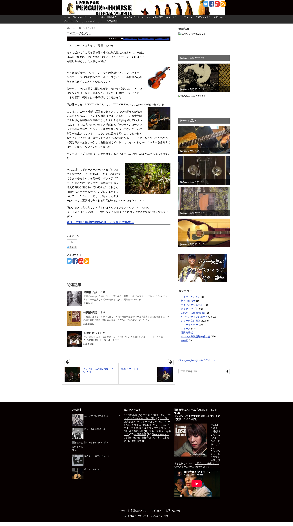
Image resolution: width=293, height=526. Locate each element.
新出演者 (136, 441)
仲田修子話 (112, 21)
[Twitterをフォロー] (205, 5)
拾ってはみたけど (92, 469)
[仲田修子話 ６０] (74, 298)
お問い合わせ (220, 17)
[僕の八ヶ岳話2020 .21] (204, 78)
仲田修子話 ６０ (94, 292)
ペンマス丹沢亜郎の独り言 (195, 336)
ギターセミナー (173, 17)
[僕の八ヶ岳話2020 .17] (204, 201)
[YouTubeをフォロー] (217, 5)
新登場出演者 (188, 301)
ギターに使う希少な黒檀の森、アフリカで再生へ (100, 222)
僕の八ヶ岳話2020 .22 (192, 58)
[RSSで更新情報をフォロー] (223, 5)
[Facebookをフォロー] (211, 5)
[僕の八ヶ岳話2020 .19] (204, 140)
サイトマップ (87, 21)
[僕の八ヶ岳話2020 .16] (204, 233)
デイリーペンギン (190, 297)
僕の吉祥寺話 (144, 437)
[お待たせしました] (74, 339)
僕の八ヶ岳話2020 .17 (192, 213)
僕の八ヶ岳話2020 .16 (192, 244)
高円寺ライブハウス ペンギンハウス (147, 516)
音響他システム (203, 17)
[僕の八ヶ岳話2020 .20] (204, 109)
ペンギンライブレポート (131, 17)
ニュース (186, 328)
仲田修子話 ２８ (94, 312)
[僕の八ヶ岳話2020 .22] (204, 46)
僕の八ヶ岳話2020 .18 (192, 182)
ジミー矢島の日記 (154, 17)
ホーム (67, 17)
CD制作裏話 (130, 415)
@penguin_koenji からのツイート (196, 360)
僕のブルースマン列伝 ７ (97, 456)
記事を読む (88, 303)
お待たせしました (94, 332)
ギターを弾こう (148, 421)
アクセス (188, 17)
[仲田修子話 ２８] (74, 318)
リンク (100, 21)
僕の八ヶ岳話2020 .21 (192, 89)
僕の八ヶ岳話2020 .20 (192, 120)
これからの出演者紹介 (106, 17)
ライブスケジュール (82, 17)
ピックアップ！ (71, 21)
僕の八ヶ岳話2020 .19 (192, 151)
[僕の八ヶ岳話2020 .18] (204, 170)
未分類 (184, 340)
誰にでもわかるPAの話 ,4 (96, 442)
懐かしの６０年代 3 (94, 429)
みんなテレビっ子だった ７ (102, 415)
